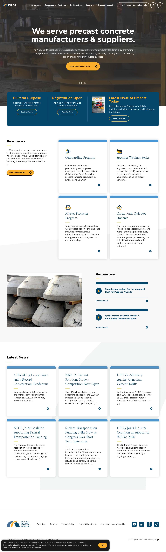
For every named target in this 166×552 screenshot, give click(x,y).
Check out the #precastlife (113, 524)
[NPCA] (9, 5)
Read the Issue (119, 118)
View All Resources (17, 172)
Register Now (67, 112)
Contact (53, 524)
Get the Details (27, 112)
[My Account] (153, 5)
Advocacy (100, 5)
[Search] (160, 5)
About (110, 5)
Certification (76, 5)
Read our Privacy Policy (31, 547)
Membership (35, 5)
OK (103, 545)
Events (89, 5)
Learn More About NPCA (80, 66)
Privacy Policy (68, 524)
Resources (49, 5)
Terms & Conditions (87, 524)
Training (62, 5)
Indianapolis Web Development (141, 540)
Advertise (41, 524)
